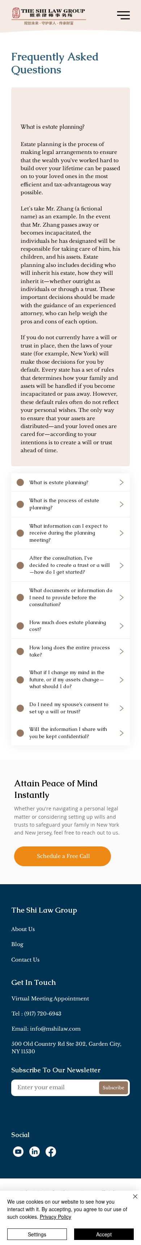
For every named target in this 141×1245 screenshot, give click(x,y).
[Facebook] (51, 1151)
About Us (23, 929)
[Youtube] (18, 1151)
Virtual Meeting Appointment (50, 998)
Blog (17, 944)
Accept (104, 1234)
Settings (37, 1234)
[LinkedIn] (34, 1151)
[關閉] (131, 1200)
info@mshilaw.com (55, 1029)
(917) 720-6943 (42, 1013)
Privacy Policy (55, 1216)
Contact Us (25, 960)
